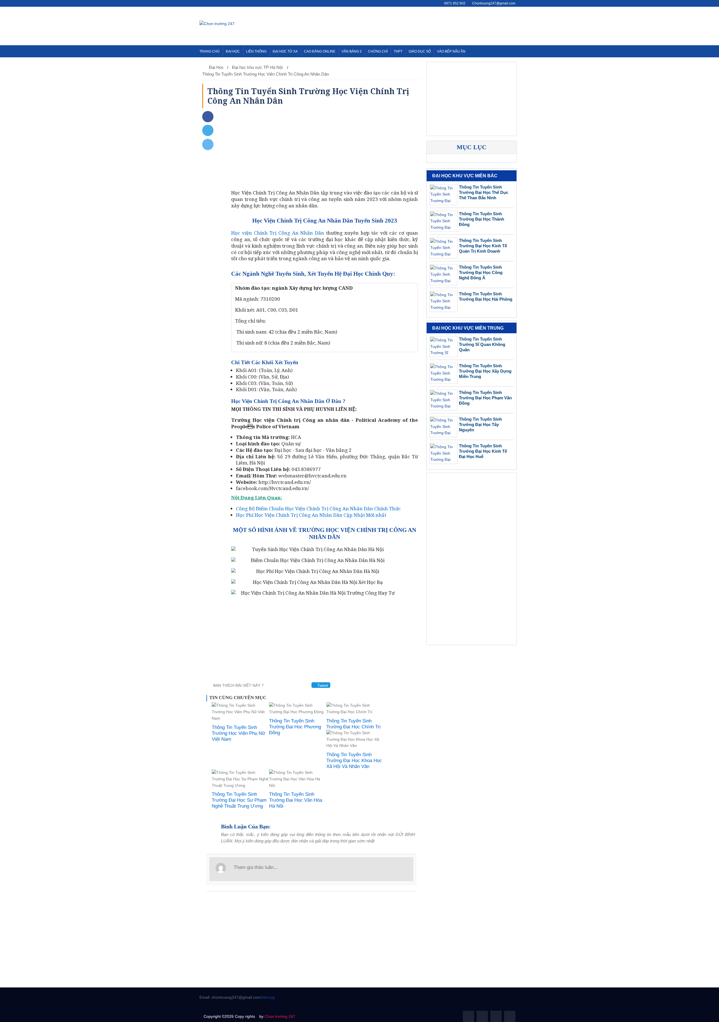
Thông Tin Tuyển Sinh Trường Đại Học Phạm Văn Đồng (485, 397)
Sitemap (268, 997)
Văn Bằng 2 (352, 51)
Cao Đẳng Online (319, 51)
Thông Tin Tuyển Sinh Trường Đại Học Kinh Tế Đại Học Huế (483, 451)
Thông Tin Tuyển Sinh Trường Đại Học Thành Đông (481, 219)
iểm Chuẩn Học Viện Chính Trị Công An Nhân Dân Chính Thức (318, 508)
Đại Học (233, 51)
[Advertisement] (417, 25)
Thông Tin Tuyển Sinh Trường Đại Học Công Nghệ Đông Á (480, 272)
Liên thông (256, 51)
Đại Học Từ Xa (285, 51)
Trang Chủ (209, 51)
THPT (398, 51)
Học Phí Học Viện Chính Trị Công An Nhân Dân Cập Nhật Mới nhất (311, 515)
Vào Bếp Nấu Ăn (451, 51)
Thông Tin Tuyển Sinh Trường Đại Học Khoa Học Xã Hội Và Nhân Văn (354, 760)
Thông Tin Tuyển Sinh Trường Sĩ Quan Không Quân (482, 344)
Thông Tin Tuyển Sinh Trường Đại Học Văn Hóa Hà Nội (295, 800)
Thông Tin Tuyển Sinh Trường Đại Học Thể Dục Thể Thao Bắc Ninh (483, 192)
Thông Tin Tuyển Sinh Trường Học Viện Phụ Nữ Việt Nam (238, 733)
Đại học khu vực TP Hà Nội (258, 67)
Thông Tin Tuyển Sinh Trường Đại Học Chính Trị (353, 723)
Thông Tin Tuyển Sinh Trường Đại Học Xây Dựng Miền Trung (485, 371)
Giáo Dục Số (420, 51)
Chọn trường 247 (280, 1016)
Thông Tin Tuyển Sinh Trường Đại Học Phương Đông (295, 726)
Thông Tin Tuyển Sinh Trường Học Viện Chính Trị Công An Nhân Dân (265, 74)
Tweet (322, 685)
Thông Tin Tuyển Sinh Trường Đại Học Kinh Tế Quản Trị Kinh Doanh (483, 245)
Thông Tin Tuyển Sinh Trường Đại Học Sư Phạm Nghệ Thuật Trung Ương (239, 800)
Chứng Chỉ (378, 51)
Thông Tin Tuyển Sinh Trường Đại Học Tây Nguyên (480, 424)
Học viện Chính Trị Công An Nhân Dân (277, 233)
